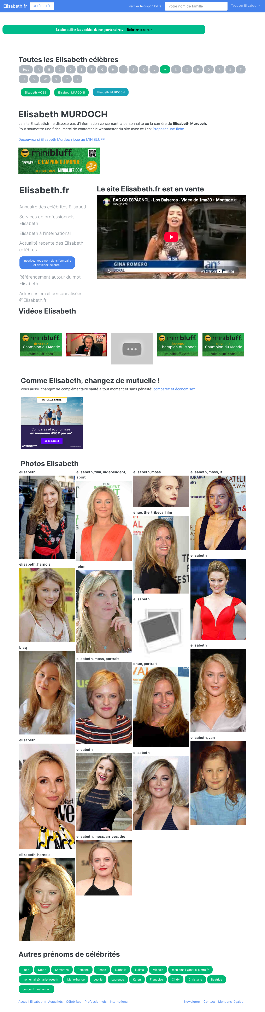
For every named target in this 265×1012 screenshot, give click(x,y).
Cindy (176, 979)
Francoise (156, 979)
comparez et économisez (174, 389)
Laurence (117, 979)
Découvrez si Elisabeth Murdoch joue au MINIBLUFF (61, 139)
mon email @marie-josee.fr (40, 979)
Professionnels (96, 1002)
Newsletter (192, 1002)
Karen (137, 979)
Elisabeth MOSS (35, 92)
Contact (209, 1002)
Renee (102, 969)
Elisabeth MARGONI (71, 92)
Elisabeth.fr (15, 6)
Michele (158, 969)
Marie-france (76, 979)
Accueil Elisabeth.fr (32, 1002)
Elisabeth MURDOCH (111, 92)
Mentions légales (230, 1002)
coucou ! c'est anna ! (37, 989)
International (119, 1002)
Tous (26, 69)
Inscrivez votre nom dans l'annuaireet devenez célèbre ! (47, 263)
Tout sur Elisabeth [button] (244, 5)
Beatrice (216, 979)
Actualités (55, 1002)
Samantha (62, 969)
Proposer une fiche (168, 129)
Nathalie (120, 969)
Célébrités (42, 6)
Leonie (98, 979)
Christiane (195, 979)
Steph (42, 969)
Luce (26, 969)
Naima (139, 969)
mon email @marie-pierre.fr (190, 969)
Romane (83, 969)
